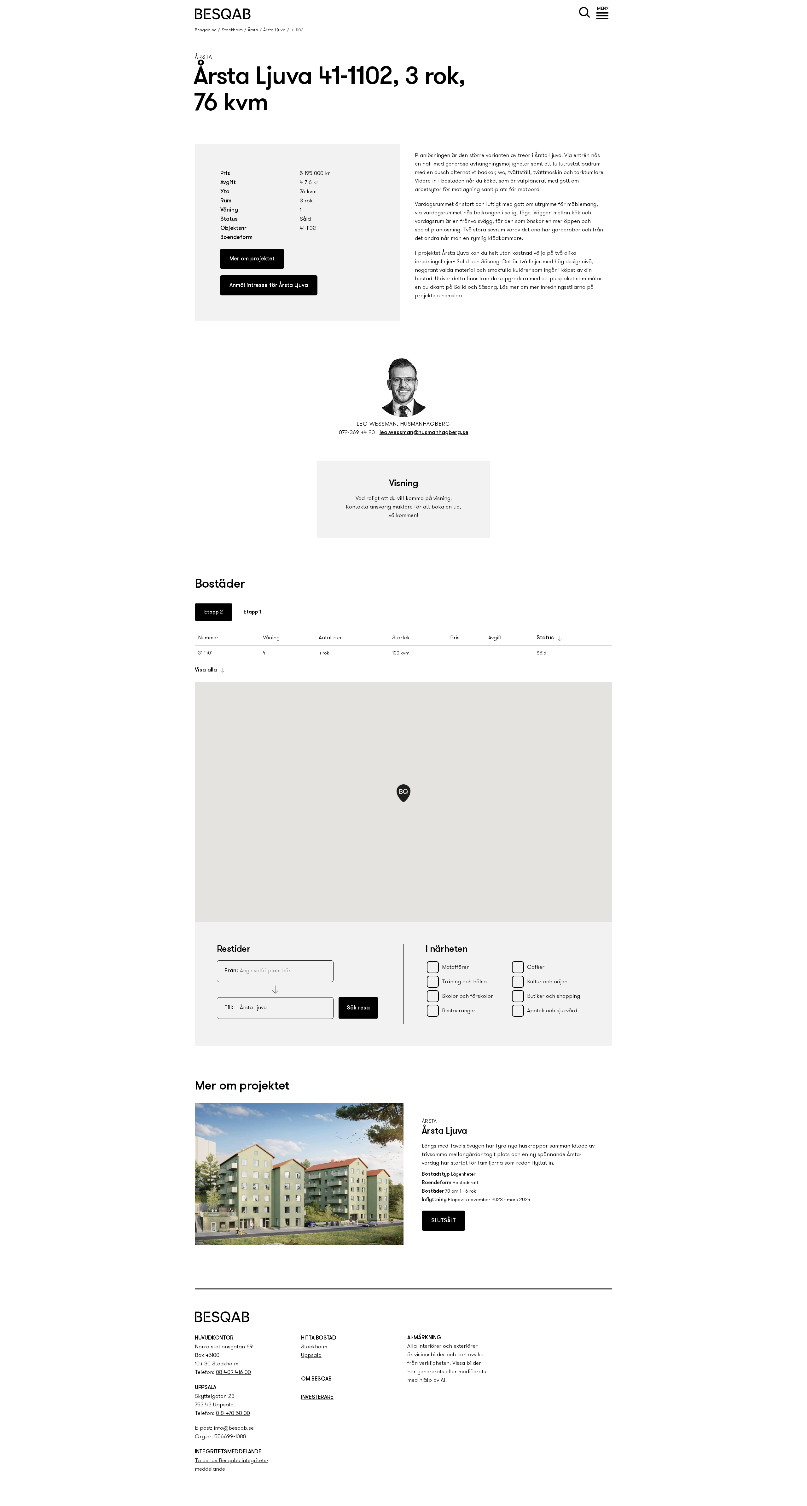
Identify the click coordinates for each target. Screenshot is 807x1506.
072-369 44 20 (357, 433)
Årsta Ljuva (274, 30)
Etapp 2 (213, 612)
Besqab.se (206, 30)
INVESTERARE (317, 1397)
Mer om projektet (252, 259)
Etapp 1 (252, 612)
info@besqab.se (234, 1428)
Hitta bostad (318, 1338)
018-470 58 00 (233, 1413)
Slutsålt (443, 1221)
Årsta (253, 30)
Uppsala (311, 1355)
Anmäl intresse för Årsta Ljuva (268, 285)
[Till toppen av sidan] (613, 1272)
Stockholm (232, 30)
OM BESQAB (316, 1379)
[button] (602, 13)
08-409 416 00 (233, 1372)
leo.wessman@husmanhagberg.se (424, 433)
